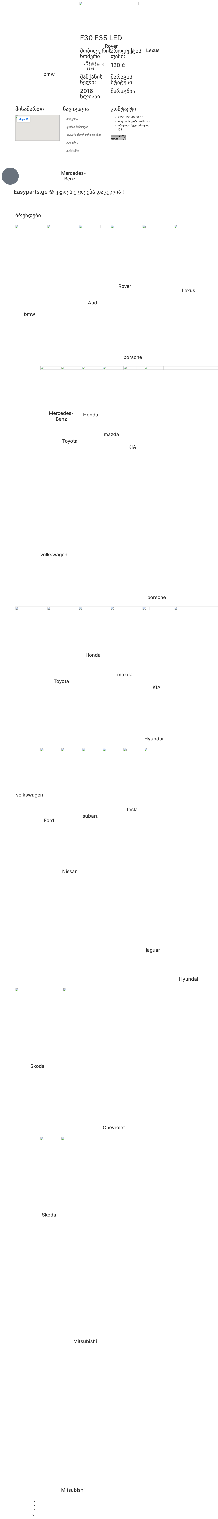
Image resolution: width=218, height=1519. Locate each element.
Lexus (153, 50)
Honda (90, 415)
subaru (91, 816)
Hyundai (153, 739)
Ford (49, 820)
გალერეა (46, 1505)
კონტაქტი (46, 1509)
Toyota (69, 441)
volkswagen (53, 554)
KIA (132, 447)
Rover (111, 46)
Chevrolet (114, 1127)
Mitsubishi (73, 1490)
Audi (90, 62)
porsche (132, 357)
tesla (132, 809)
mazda (111, 434)
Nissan (70, 871)
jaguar (153, 950)
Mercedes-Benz (73, 176)
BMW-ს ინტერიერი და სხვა (57, 1501)
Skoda (49, 1215)
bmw (49, 74)
